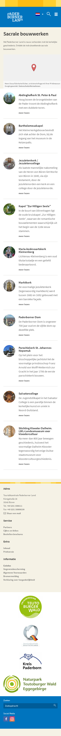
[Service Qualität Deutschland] (30, 635)
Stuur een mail (14, 513)
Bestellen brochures (13, 534)
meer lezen (24, 112)
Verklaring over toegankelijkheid (19, 579)
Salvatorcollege (28, 393)
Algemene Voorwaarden (14, 572)
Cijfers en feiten (10, 530)
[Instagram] (12, 720)
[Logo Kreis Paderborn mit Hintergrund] (30, 661)
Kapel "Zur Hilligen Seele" (35, 206)
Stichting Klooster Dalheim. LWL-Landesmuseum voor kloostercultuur (35, 431)
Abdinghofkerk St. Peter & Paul (37, 95)
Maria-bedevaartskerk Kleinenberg (32, 250)
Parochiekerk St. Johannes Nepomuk (35, 349)
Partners (7, 527)
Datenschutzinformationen (29, 86)
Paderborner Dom (30, 317)
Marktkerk (25, 282)
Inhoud (6, 548)
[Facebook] (6, 720)
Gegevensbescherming (14, 569)
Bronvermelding (11, 576)
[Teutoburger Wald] (30, 607)
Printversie (8, 551)
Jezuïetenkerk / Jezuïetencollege (29, 162)
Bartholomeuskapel (31, 125)
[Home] (14, 17)
